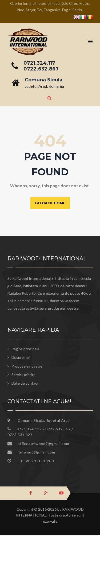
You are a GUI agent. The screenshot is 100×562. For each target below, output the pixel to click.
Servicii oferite (23, 374)
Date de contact (25, 383)
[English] (77, 18)
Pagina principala (25, 349)
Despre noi (20, 357)
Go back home (50, 203)
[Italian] (83, 18)
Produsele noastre (26, 366)
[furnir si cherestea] (28, 31)
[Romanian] (89, 18)
